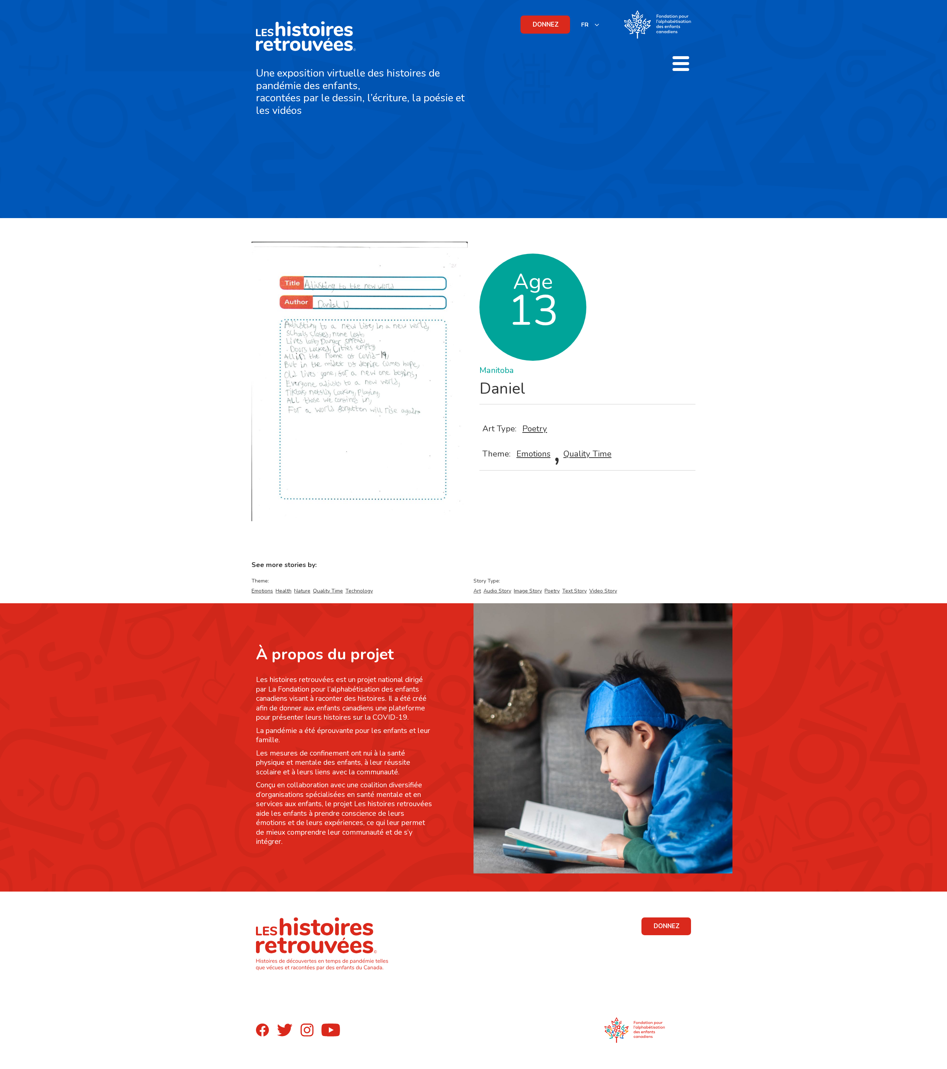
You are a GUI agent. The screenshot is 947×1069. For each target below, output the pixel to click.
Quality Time (587, 453)
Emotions (533, 453)
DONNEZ (546, 24)
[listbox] (590, 24)
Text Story (574, 590)
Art (477, 590)
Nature (302, 590)
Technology (359, 590)
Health (283, 590)
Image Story (528, 590)
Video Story (603, 590)
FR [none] (585, 25)
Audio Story (497, 590)
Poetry (534, 428)
